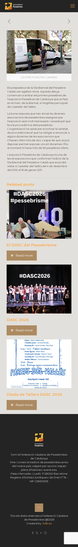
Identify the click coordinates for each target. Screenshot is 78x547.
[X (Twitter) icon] (36, 533)
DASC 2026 (18, 320)
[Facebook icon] (32, 533)
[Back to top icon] (39, 507)
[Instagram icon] (45, 533)
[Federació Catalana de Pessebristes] (13, 6)
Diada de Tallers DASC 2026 (34, 394)
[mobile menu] (72, 6)
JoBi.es (47, 523)
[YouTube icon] (41, 533)
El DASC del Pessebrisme (32, 245)
